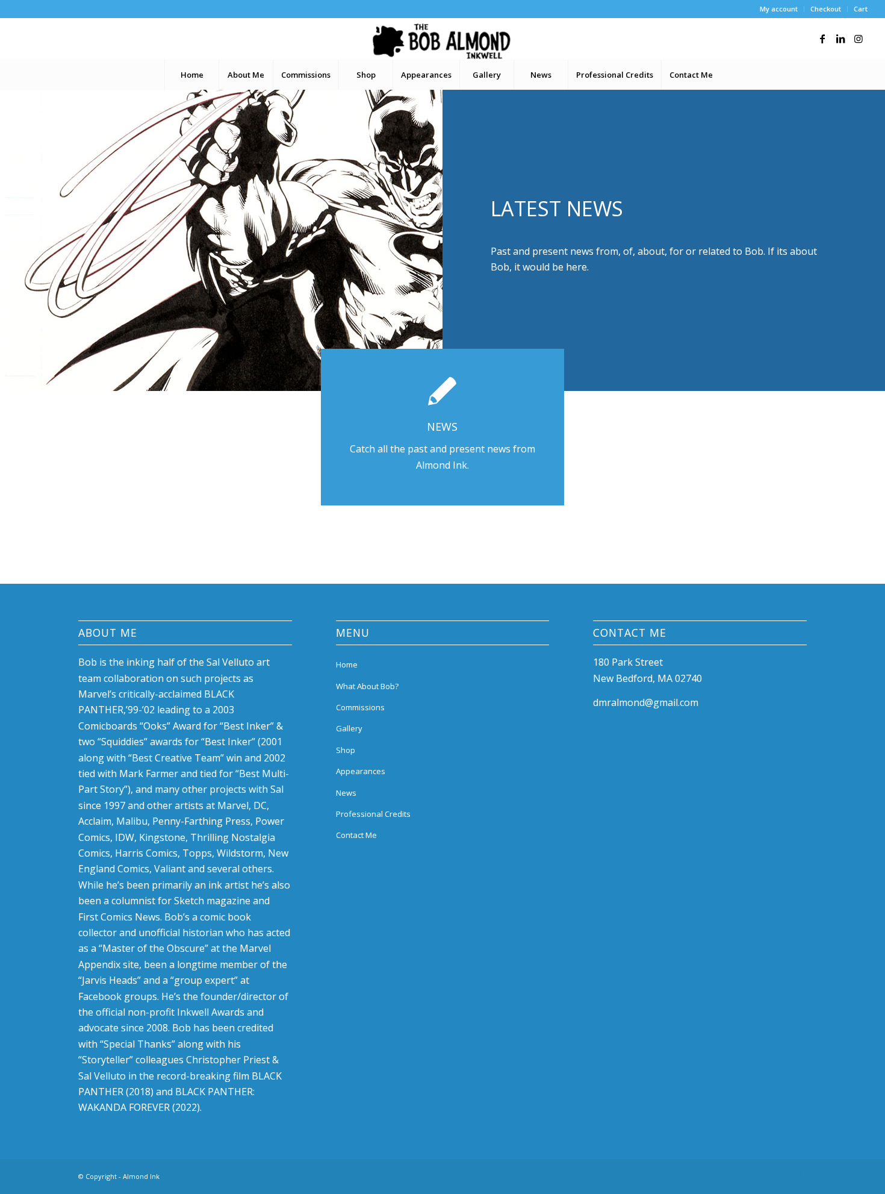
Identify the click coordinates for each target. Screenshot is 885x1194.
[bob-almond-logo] (442, 41)
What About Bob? (367, 686)
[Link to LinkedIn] (840, 39)
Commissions (360, 707)
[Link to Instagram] (858, 39)
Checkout (825, 8)
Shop (345, 750)
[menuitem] (779, 9)
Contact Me (356, 835)
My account (779, 8)
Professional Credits (373, 813)
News (346, 792)
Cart (861, 8)
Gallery (349, 728)
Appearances (360, 771)
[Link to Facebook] (822, 39)
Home (347, 664)
